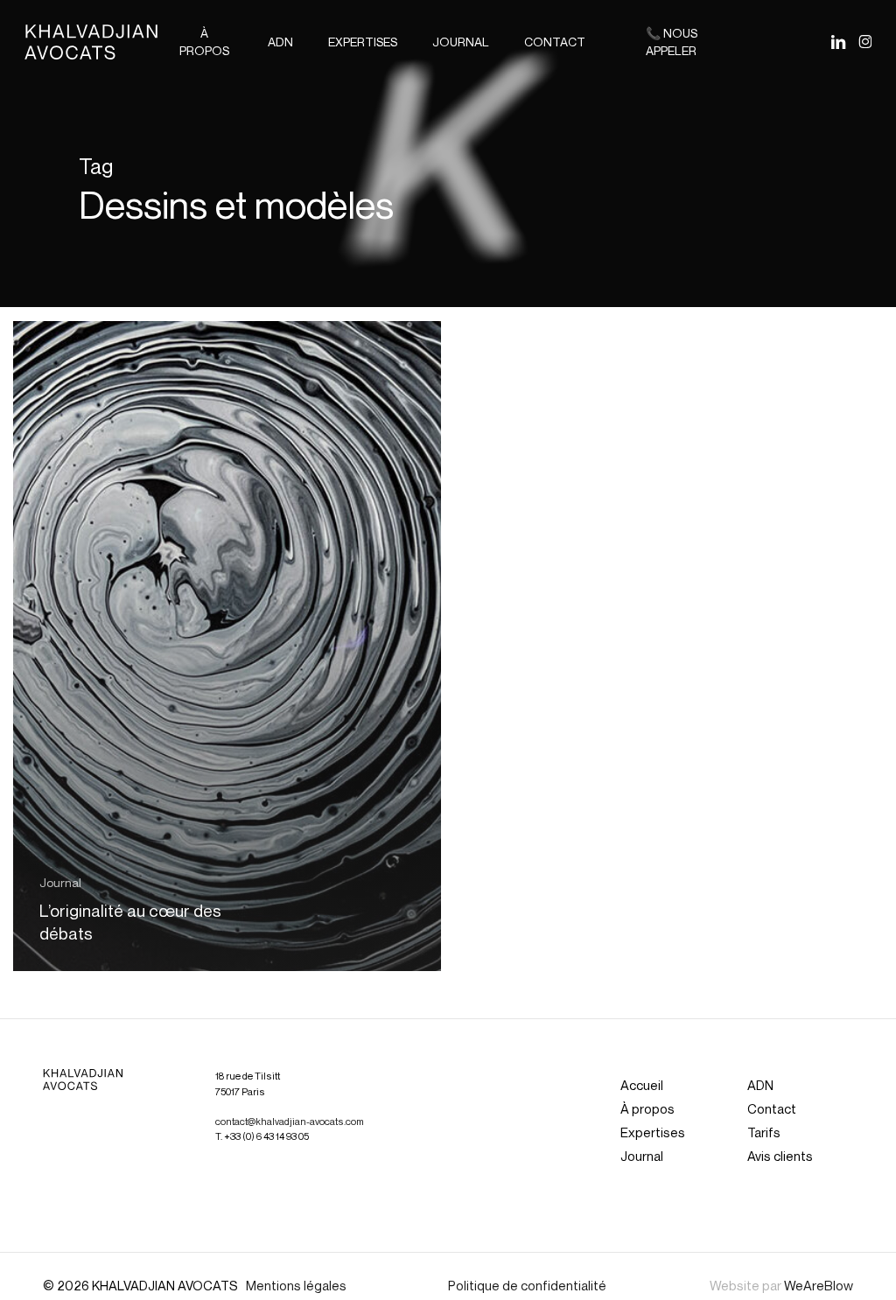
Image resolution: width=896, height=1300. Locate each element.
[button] (641, 1085)
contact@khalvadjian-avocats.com (289, 1121)
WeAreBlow (818, 1285)
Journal (60, 882)
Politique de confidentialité (527, 1285)
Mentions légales (296, 1285)
